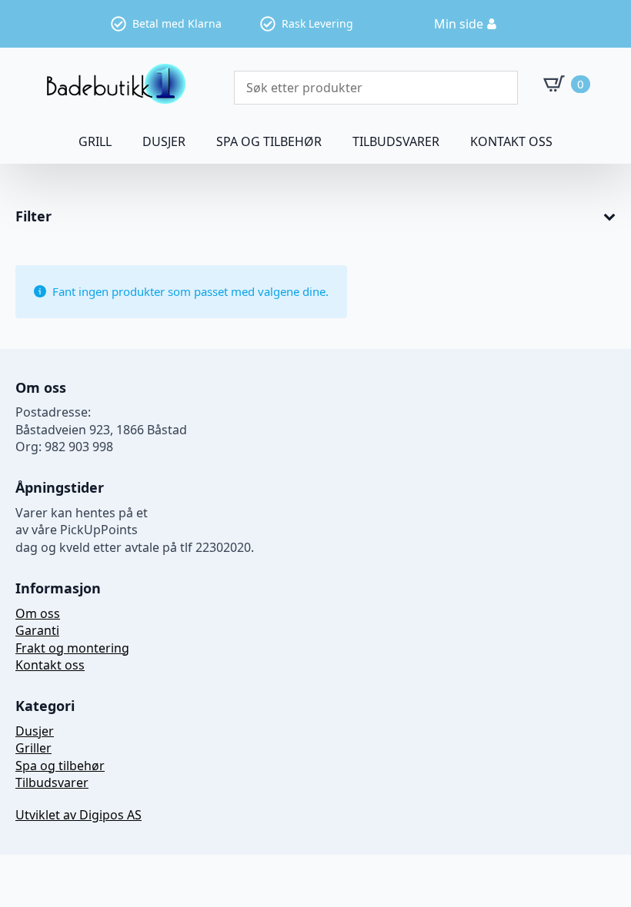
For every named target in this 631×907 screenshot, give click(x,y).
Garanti (37, 630)
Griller (33, 747)
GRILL (95, 141)
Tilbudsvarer (395, 141)
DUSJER (163, 141)
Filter (33, 216)
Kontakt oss (511, 141)
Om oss (37, 613)
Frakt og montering (72, 648)
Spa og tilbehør (60, 765)
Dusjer (34, 731)
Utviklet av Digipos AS (78, 814)
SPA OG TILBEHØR (269, 141)
